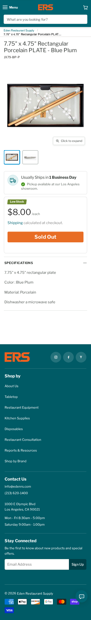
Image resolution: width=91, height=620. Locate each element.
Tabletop (11, 397)
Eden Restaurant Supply (19, 30)
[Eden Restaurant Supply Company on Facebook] (68, 357)
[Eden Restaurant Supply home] (46, 7)
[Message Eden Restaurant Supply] (81, 596)
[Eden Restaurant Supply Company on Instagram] (55, 357)
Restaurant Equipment (22, 407)
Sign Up (78, 564)
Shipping (15, 223)
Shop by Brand (15, 461)
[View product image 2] (30, 157)
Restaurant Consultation (23, 440)
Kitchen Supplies (17, 418)
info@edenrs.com (18, 486)
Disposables (14, 429)
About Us (11, 386)
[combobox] (45, 19)
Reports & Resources (21, 450)
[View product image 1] (12, 157)
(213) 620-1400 (16, 493)
